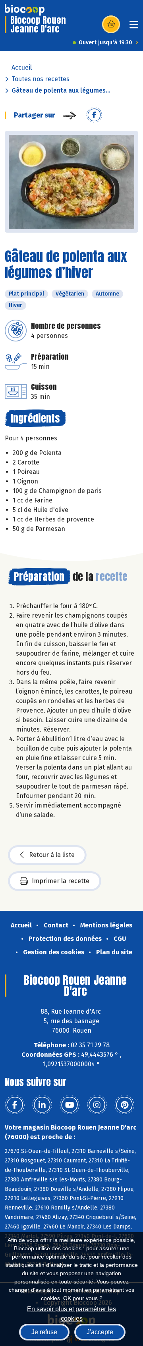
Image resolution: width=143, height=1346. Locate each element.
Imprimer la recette (60, 881)
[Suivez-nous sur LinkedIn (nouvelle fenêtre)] (42, 1105)
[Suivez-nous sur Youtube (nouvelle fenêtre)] (69, 1105)
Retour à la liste (52, 855)
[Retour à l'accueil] (24, 10)
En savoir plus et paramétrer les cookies (71, 1313)
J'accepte (100, 1332)
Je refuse (44, 1332)
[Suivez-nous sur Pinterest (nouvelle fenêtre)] (124, 1105)
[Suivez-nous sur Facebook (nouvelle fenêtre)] (15, 1105)
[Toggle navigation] (133, 27)
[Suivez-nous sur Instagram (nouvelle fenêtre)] (97, 1105)
